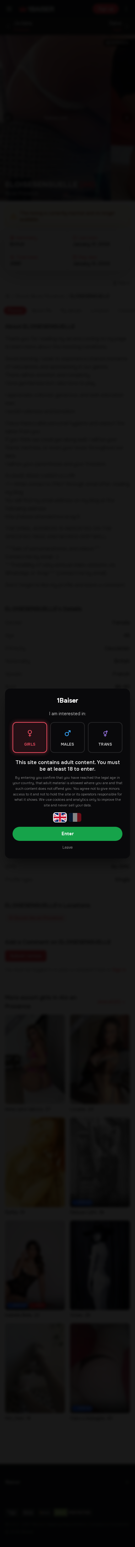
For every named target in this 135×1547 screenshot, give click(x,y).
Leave (67, 847)
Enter (68, 833)
